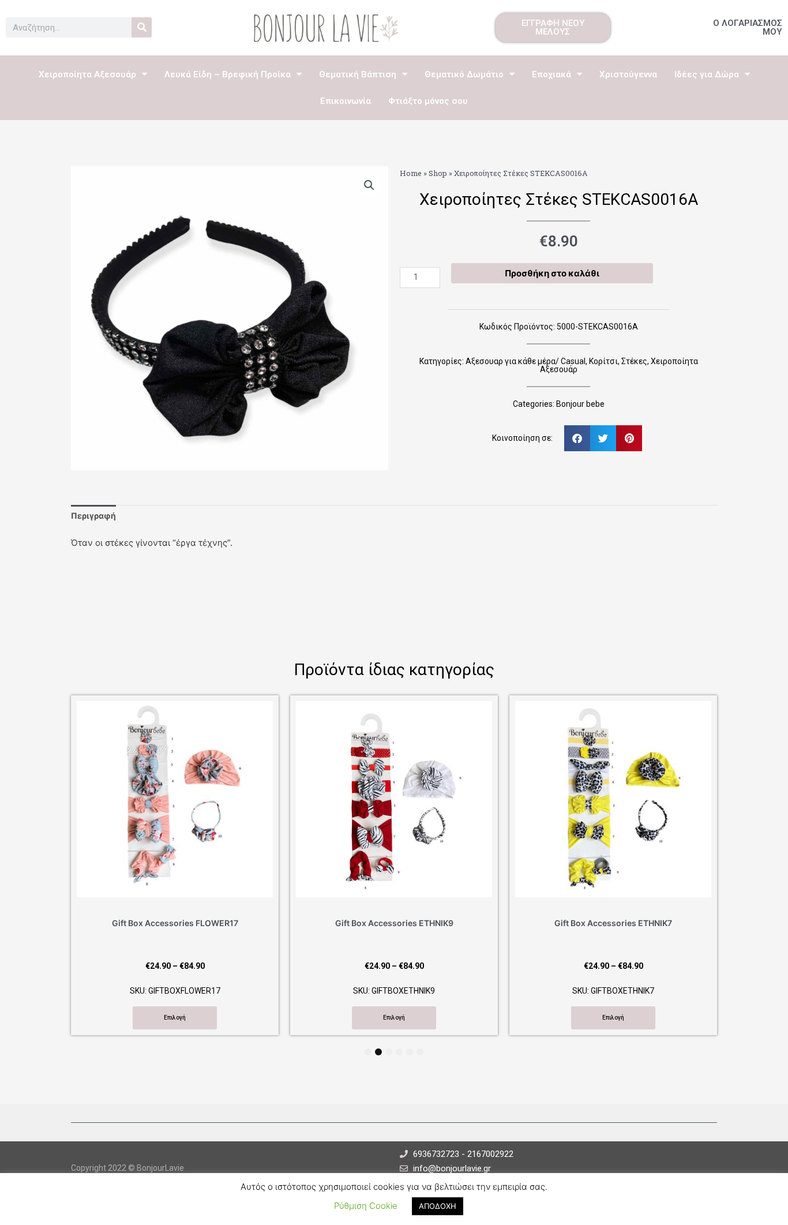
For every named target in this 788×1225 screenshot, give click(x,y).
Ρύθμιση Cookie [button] (365, 1205)
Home (411, 173)
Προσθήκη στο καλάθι (552, 273)
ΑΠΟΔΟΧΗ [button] (437, 1206)
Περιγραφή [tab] (93, 515)
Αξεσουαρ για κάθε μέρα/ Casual (526, 361)
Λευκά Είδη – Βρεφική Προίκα (227, 74)
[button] (369, 185)
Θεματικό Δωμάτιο (464, 74)
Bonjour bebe (580, 404)
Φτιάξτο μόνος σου (428, 101)
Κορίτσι (603, 361)
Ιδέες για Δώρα (706, 74)
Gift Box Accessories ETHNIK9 (394, 923)
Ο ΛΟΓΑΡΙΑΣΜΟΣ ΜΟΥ (747, 27)
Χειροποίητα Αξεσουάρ (87, 74)
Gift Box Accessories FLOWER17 (175, 923)
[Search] (142, 27)
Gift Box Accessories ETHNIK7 (613, 923)
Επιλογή (175, 1017)
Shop (438, 173)
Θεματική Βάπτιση (357, 74)
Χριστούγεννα (628, 74)
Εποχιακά (551, 74)
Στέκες (634, 361)
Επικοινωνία (345, 101)
